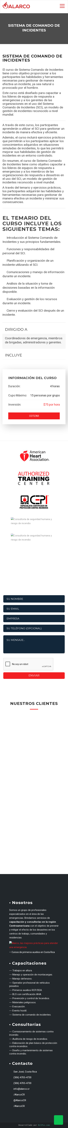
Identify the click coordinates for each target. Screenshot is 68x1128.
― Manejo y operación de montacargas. (31, 974)
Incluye (13, 355)
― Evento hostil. (18, 1010)
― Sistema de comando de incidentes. (30, 1014)
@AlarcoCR (19, 1100)
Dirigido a (16, 329)
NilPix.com (44, 1125)
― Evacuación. (17, 1006)
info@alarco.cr (21, 1088)
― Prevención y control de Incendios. (29, 998)
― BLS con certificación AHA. (25, 994)
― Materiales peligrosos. (22, 1002)
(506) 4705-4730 (22, 1077)
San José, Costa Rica (25, 1071)
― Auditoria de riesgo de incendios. (28, 1038)
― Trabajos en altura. (20, 970)
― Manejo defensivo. (20, 978)
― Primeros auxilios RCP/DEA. (25, 990)
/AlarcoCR (19, 1094)
